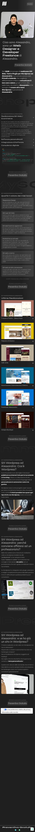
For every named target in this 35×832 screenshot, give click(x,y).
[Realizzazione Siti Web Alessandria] (4, 4)
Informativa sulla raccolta (10, 712)
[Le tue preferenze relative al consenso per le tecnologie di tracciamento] (32, 829)
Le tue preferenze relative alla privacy (18, 709)
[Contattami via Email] (15, 830)
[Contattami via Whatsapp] (19, 830)
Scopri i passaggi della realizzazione (17, 279)
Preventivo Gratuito (23, 65)
